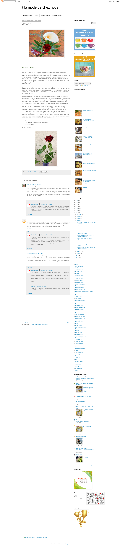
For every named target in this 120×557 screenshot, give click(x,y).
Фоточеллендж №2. (87, 426)
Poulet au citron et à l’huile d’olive (83, 402)
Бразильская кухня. (80, 289)
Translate (86, 85)
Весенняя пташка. (80, 293)
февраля (79, 251)
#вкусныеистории (79, 266)
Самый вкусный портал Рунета (84, 396)
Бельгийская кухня (80, 284)
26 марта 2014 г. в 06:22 (47, 270)
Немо (76, 323)
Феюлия (29, 253)
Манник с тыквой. (87, 145)
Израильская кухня (80, 303)
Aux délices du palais (81, 448)
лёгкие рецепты (79, 361)
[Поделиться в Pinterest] (47, 172)
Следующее (26, 322)
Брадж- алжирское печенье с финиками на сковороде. (88, 120)
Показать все (93, 465)
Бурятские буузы (80, 397)
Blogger (67, 544)
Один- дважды (78, 325)
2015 (77, 210)
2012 (77, 258)
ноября (79, 216)
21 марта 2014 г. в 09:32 (47, 235)
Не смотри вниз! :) (87, 438)
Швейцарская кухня (80, 354)
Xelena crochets (80, 454)
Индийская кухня (79, 305)
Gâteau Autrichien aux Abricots (82, 421)
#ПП (76, 264)
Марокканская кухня (80, 316)
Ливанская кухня (79, 314)
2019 (77, 202)
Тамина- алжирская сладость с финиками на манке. (84, 239)
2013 (77, 256)
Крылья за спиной (79, 311)
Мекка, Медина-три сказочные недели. (87, 154)
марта (78, 220)
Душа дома (78, 298)
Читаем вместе (79, 352)
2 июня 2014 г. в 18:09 (41, 286)
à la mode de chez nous (39, 7)
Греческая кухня (79, 294)
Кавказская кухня (79, 309)
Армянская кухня (79, 282)
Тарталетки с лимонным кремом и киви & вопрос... (89, 162)
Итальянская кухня (80, 307)
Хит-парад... (80, 230)
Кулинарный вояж (79, 312)
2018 (77, 204)
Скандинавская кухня (80, 336)
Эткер (76, 355)
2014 (77, 212)
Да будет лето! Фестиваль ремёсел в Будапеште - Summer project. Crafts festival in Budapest (88, 389)
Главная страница (46, 322)
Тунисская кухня (79, 341)
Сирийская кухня (79, 334)
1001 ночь (77, 268)
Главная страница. (27, 15)
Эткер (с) (77, 357)
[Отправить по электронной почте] (40, 172)
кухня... (77, 359)
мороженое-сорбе (79, 363)
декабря (79, 214)
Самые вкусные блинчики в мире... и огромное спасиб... (86, 248)
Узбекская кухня (79, 345)
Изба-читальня (79, 302)
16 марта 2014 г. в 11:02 (35, 184)
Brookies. (85, 187)
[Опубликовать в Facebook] (45, 172)
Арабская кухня (79, 280)
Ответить (29, 198)
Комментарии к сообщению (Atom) (39, 324)
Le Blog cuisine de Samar (82, 377)
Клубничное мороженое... (83, 225)
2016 (77, 208)
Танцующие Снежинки (80, 337)
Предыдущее (66, 322)
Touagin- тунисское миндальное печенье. (88, 137)
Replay (77, 273)
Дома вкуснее (78, 296)
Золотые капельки (81, 425)
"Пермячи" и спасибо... (88, 110)
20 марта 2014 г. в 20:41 (38, 220)
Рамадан (77, 330)
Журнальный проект (80, 300)
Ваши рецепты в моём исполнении (84, 291)
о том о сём (29, 173)
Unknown (29, 220)
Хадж (76, 350)
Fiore (28, 184)
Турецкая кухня (79, 343)
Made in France (79, 271)
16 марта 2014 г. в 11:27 (46, 204)
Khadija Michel (34, 204)
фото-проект (78, 368)
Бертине (77, 286)
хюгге (76, 370)
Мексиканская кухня (80, 318)
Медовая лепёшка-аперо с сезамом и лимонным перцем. (86, 232)
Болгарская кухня (79, 287)
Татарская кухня (79, 339)
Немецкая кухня (79, 321)
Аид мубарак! (86, 127)
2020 (77, 200)
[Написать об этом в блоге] (42, 172)
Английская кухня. (79, 278)
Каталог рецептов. (45, 15)
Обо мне (36, 15)
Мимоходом (78, 320)
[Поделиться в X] (43, 172)
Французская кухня (80, 348)
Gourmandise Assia (81, 419)
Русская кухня (78, 332)
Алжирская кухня (79, 275)
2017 (77, 206)
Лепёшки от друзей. (57, 15)
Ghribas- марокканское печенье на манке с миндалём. (85, 236)
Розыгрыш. (79, 242)
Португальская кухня (80, 327)
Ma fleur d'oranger (80, 401)
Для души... (79, 228)
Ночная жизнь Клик (81, 436)
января (79, 253)
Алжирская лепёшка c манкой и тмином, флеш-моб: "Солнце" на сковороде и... (89, 180)
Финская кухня (79, 346)
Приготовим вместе (80, 329)
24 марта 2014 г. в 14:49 (37, 253)
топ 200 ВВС (78, 366)
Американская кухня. (80, 277)
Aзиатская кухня (79, 269)
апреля (79, 218)
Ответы (30, 201)
